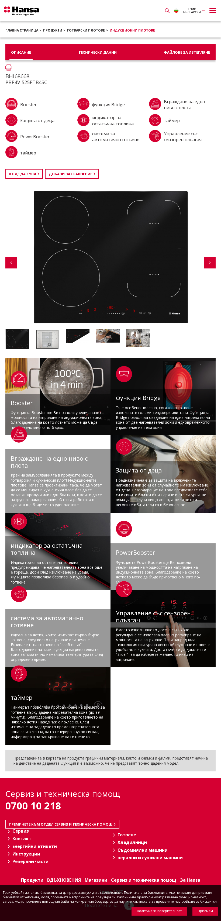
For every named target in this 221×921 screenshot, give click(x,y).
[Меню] (213, 10)
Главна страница (21, 30)
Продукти (52, 30)
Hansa (21, 11)
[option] (19, 339)
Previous (11, 262)
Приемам (205, 911)
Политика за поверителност (159, 911)
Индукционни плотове (132, 30)
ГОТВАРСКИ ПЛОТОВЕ (86, 30)
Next (210, 262)
